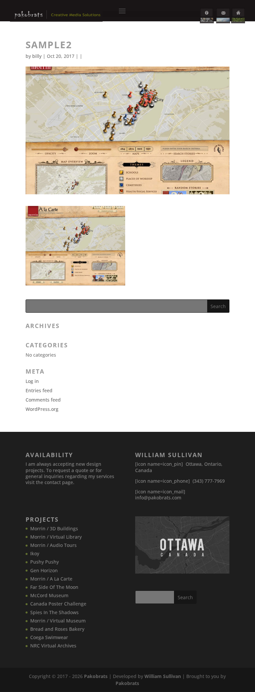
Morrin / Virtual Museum (58, 620)
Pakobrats (96, 676)
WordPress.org (42, 409)
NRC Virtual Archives (53, 645)
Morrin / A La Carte (51, 579)
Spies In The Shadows (54, 612)
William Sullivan (162, 676)
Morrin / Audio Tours (53, 545)
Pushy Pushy (44, 562)
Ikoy (34, 553)
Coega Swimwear (49, 637)
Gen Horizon (44, 570)
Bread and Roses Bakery (57, 629)
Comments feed (43, 400)
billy (37, 56)
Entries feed (39, 390)
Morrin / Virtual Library (56, 537)
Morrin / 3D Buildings (54, 528)
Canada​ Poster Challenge (58, 604)
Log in (32, 381)
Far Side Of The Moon (54, 587)
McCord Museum (49, 595)
